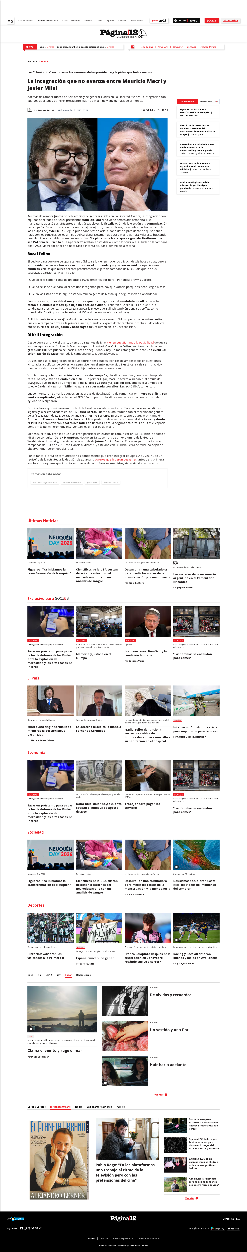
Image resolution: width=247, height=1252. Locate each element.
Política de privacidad (123, 1238)
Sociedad (88, 20)
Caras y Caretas (36, 1106)
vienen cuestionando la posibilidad (130, 342)
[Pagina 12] (123, 34)
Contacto (104, 1238)
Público (120, 1106)
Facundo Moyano (208, 47)
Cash (30, 975)
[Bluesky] (32, 1228)
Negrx (78, 1106)
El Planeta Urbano (60, 1106)
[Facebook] (21, 1228)
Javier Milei (163, 47)
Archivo (91, 1238)
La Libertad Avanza (72, 482)
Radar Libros (83, 975)
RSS (238, 1218)
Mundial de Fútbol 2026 (47, 20)
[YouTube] (36, 1228)
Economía (75, 20)
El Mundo (122, 20)
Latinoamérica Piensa (99, 1106)
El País (65, 20)
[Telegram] (40, 1228)
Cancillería (178, 47)
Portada (32, 61)
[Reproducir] (175, 20)
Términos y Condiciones (148, 1238)
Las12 (48, 975)
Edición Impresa (25, 20)
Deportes (110, 20)
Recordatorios (136, 20)
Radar (68, 975)
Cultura (99, 20)
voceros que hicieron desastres (116, 459)
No (39, 975)
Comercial (228, 1218)
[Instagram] (25, 1228)
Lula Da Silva (147, 47)
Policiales (191, 47)
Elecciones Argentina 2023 (45, 482)
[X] (29, 1228)
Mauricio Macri (111, 482)
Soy (58, 975)
